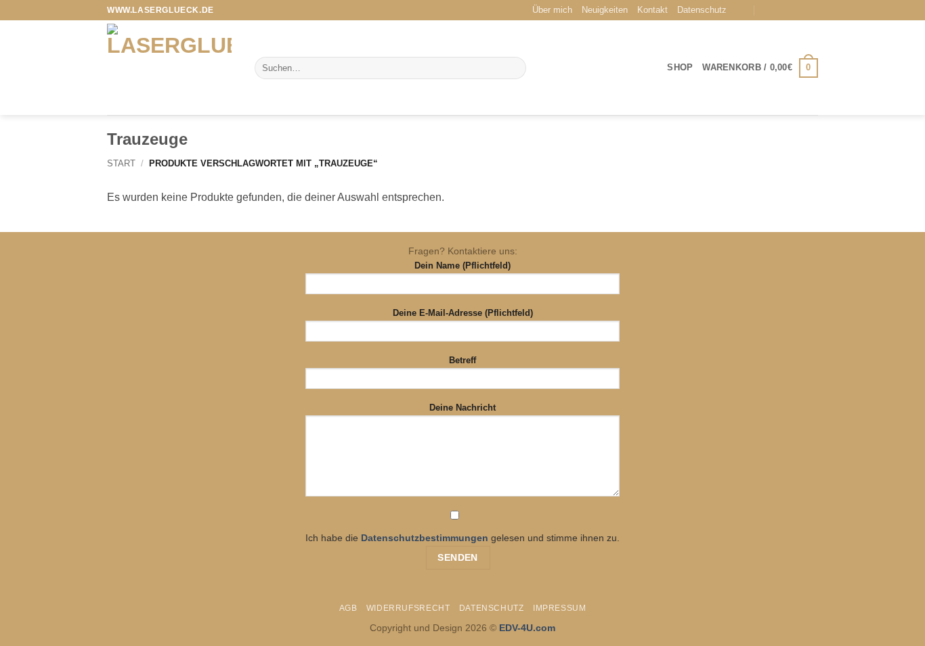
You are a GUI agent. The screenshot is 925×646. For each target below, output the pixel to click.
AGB (348, 608)
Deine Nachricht (462, 407)
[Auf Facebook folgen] (785, 10)
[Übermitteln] (513, 68)
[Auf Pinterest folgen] (811, 10)
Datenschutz (702, 10)
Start (121, 163)
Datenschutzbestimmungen (424, 537)
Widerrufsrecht (408, 608)
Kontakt (652, 10)
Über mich (552, 10)
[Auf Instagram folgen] (798, 10)
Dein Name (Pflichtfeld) (462, 265)
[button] (760, 68)
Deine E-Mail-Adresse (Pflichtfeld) (463, 313)
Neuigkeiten (605, 10)
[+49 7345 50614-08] (768, 10)
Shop (680, 67)
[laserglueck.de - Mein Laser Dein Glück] (170, 67)
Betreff (462, 360)
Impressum (559, 608)
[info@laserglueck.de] (742, 10)
